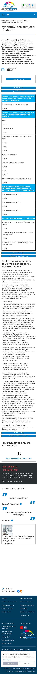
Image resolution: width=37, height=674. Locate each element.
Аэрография (5, 637)
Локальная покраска (27, 605)
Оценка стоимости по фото (18, 256)
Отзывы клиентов (7, 605)
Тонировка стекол (7, 640)
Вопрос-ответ (6, 612)
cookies (21, 657)
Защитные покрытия (27, 612)
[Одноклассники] (21, 591)
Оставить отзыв (6, 608)
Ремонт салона (6, 643)
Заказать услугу (18, 79)
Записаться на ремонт (9, 602)
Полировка (23, 608)
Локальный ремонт (26, 602)
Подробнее (10, 663)
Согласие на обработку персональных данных (20, 668)
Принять (27, 663)
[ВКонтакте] (18, 591)
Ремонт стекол (25, 615)
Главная (4, 598)
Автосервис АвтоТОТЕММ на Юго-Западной (18, 536)
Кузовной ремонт (26, 598)
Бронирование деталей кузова (6, 632)
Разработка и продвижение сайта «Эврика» (21, 671)
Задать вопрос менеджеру (18, 436)
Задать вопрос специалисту (12, 481)
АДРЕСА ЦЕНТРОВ (18, 91)
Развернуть (7, 660)
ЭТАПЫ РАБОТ (18, 88)
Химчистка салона (7, 623)
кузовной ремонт (22, 285)
